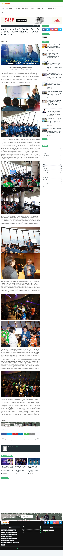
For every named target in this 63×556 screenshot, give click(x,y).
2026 (32, 526)
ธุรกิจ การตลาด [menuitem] (25, 8)
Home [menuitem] (3, 8)
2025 (32, 528)
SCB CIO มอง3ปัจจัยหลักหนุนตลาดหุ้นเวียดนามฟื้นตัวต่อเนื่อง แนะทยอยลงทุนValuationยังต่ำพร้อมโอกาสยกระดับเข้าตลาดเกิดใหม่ (54, 112)
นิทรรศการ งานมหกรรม (52, 159)
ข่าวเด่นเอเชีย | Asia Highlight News (14, 548)
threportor (4, 37)
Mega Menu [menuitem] (8, 8)
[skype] (61, 1)
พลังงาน (52, 186)
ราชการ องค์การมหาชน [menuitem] (51, 8)
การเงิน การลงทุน (4, 429)
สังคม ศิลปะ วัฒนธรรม (52, 170)
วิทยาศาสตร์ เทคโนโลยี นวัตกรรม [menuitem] (37, 8)
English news (52, 168)
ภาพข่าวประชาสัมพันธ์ (52, 150)
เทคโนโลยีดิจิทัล (52, 175)
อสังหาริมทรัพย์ (52, 177)
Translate (47, 531)
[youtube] (56, 29)
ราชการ (52, 157)
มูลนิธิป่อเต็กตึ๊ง (52, 183)
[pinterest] (60, 1)
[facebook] (54, 1)
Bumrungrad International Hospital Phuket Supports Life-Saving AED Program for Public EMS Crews (53, 85)
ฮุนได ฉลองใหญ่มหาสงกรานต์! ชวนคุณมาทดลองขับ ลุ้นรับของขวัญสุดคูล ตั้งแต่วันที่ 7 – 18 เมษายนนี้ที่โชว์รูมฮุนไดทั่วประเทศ (54, 93)
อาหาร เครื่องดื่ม (52, 172)
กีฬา (52, 162)
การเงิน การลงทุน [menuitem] (17, 8)
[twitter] (56, 1)
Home (52, 548)
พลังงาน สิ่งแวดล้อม (52, 179)
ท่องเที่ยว (52, 166)
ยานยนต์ (52, 153)
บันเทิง (52, 164)
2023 (32, 532)
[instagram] (58, 1)
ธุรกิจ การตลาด (52, 148)
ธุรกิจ (52, 181)
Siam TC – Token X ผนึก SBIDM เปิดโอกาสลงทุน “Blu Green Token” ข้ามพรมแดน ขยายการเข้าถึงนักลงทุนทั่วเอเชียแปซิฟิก (33, 469)
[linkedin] (60, 522)
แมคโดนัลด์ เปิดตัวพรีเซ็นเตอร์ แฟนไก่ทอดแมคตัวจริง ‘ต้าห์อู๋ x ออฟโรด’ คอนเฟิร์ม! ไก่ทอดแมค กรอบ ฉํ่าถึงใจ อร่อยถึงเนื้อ (53, 47)
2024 (32, 530)
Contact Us (60, 548)
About (56, 548)
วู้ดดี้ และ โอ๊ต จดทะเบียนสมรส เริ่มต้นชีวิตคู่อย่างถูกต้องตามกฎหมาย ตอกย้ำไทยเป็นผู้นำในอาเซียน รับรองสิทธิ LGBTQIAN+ (54, 55)
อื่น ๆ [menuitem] (3, 12)
